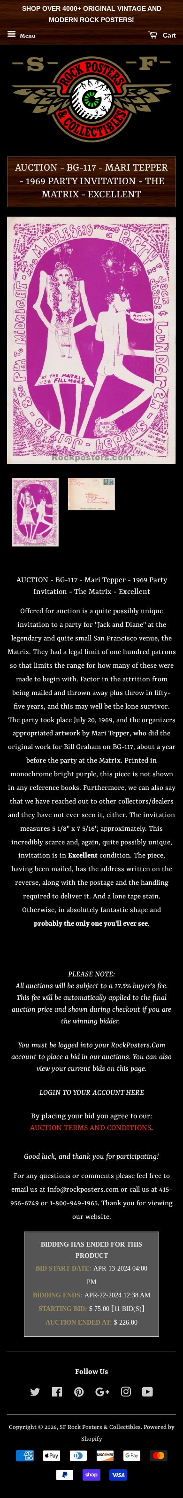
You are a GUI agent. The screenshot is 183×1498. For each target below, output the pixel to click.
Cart (168, 35)
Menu (26, 35)
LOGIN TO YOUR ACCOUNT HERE (91, 1093)
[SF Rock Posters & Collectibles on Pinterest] (79, 1394)
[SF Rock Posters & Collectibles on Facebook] (57, 1394)
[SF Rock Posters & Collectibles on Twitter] (35, 1394)
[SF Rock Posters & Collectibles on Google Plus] (102, 1394)
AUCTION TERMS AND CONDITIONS (90, 1128)
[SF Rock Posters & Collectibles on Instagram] (126, 1394)
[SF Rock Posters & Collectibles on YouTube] (147, 1394)
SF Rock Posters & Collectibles (100, 1427)
